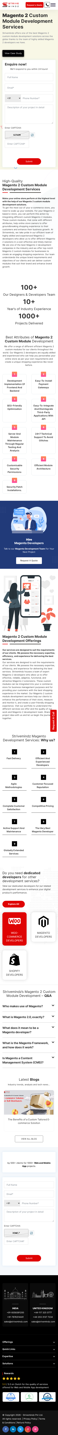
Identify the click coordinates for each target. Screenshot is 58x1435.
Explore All (13, 904)
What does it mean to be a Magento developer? (20, 1030)
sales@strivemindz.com (16, 1321)
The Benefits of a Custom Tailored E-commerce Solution (29, 1121)
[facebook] (5, 1429)
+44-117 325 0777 (43, 1312)
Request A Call (53, 721)
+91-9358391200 (15, 1312)
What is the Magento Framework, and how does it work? (25, 1045)
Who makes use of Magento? (22, 1006)
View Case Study (13, 53)
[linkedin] (13, 1429)
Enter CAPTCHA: (13, 128)
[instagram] (28, 1429)
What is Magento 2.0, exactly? (23, 1017)
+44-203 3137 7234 (43, 1317)
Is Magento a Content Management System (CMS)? (23, 1060)
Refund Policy (24, 1422)
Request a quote (29, 560)
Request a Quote (34, 5)
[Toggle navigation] (53, 4)
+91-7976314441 (15, 1317)
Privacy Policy (30, 1418)
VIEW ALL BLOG (29, 1139)
